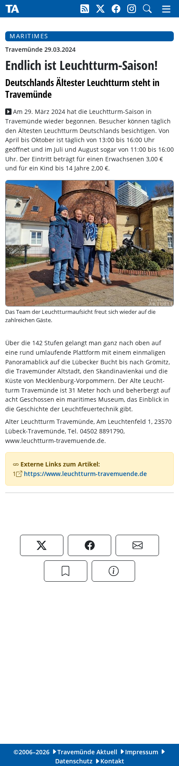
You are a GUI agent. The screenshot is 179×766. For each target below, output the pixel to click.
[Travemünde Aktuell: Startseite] (12, 8)
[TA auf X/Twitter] (100, 8)
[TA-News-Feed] (84, 8)
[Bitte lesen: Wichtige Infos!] (113, 571)
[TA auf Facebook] (116, 8)
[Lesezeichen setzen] (65, 571)
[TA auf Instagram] (131, 8)
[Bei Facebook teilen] (89, 545)
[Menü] (169, 8)
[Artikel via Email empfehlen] (137, 545)
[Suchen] (147, 8)
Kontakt (112, 761)
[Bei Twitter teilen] (41, 545)
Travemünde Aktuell (87, 752)
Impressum (141, 752)
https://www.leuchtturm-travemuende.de (85, 474)
